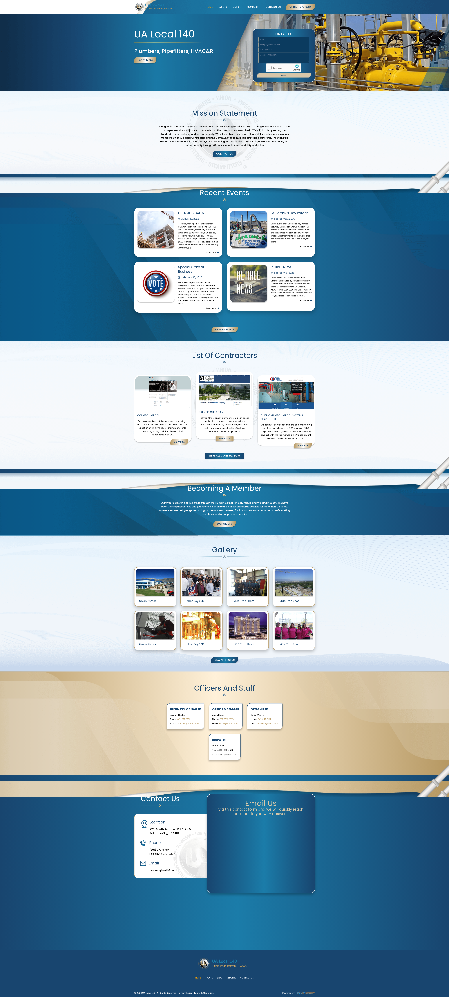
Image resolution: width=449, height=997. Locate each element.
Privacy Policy (185, 992)
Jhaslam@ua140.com (187, 723)
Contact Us (273, 7)
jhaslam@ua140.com (162, 870)
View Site (179, 442)
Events (223, 7)
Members (252, 7)
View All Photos (224, 660)
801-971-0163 (183, 719)
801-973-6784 (227, 719)
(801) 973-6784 (159, 850)
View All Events (224, 329)
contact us (224, 153)
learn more (145, 60)
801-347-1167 (264, 719)
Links (236, 7)
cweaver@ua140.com (268, 723)
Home (209, 7)
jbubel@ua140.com (228, 723)
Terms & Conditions (204, 992)
